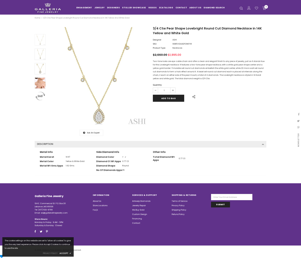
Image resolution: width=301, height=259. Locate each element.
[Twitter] (41, 231)
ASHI (174, 39)
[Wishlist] (256, 8)
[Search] (241, 8)
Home (37, 17)
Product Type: (159, 48)
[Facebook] (35, 231)
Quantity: (157, 85)
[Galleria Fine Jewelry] (53, 8)
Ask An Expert (93, 132)
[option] (98, 77)
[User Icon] (249, 8)
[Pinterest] (47, 231)
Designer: (157, 39)
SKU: (155, 43)
